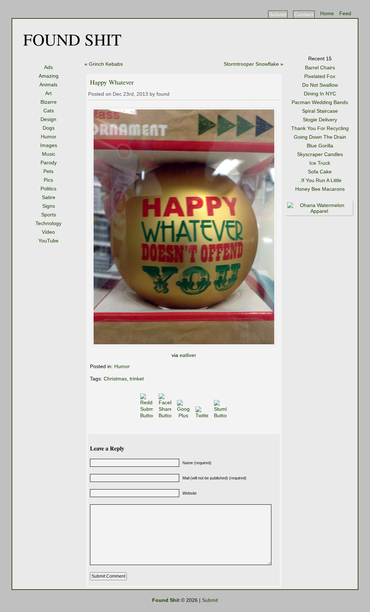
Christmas (115, 379)
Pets (48, 171)
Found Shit (72, 39)
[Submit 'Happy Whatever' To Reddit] (147, 415)
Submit (278, 14)
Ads (48, 67)
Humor (48, 136)
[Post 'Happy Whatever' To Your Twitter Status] (202, 415)
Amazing (49, 76)
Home (327, 13)
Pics (48, 180)
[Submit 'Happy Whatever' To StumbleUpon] (220, 415)
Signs (48, 206)
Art (48, 93)
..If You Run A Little (319, 180)
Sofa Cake (320, 171)
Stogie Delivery (320, 119)
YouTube (48, 240)
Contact (304, 14)
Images (48, 145)
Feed (345, 13)
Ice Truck (319, 163)
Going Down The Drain (320, 137)
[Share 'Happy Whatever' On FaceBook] (165, 415)
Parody (48, 162)
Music (48, 154)
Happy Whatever (112, 82)
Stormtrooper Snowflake (251, 64)
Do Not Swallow (320, 85)
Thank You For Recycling (320, 128)
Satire (48, 197)
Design (48, 119)
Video (48, 232)
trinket (137, 379)
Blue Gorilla (320, 145)
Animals (48, 84)
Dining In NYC (320, 93)
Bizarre (48, 102)
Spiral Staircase (320, 111)
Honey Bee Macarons (320, 189)
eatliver (188, 355)
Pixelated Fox (319, 76)
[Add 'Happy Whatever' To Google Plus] (184, 415)
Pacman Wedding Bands (320, 102)
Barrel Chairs (320, 67)
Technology (48, 223)
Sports (48, 214)
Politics (48, 188)
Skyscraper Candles (320, 154)
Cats (48, 110)
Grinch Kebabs (106, 64)
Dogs (49, 128)
